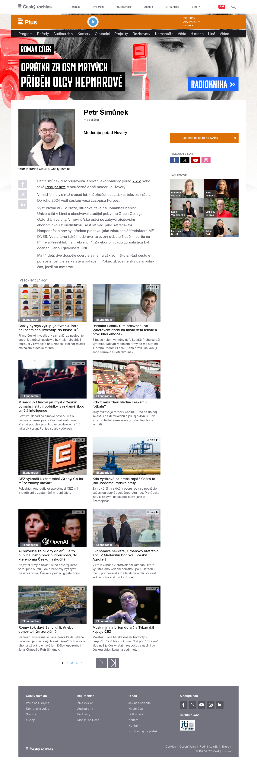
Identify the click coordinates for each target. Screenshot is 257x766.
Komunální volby (37, 708)
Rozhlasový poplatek (142, 731)
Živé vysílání (85, 703)
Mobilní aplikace (88, 720)
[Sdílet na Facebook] (22, 184)
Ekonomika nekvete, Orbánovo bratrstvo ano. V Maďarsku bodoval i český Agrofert (126, 555)
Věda (182, 34)
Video (224, 34)
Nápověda (135, 708)
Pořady (43, 34)
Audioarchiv (191, 22)
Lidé (211, 34)
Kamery (188, 25)
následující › (101, 663)
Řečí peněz (55, 187)
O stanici (102, 34)
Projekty (121, 34)
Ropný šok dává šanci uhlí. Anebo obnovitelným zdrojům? (46, 629)
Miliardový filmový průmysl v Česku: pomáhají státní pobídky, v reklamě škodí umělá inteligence (51, 406)
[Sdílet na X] (22, 194)
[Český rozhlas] (35, 7)
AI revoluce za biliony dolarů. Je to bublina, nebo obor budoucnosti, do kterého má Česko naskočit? (47, 555)
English (226, 746)
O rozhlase (172, 6)
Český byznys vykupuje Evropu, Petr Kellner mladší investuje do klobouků (48, 328)
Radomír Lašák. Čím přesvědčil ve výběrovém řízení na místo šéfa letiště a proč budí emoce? (125, 330)
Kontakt (133, 725)
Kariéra (133, 720)
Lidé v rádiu (136, 714)
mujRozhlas (123, 6)
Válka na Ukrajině (37, 703)
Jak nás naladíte (139, 703)
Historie (197, 34)
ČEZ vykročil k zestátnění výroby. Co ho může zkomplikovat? (50, 481)
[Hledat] (233, 7)
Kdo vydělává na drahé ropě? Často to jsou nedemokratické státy (124, 481)
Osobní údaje (187, 746)
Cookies (171, 746)
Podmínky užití (209, 746)
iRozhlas (75, 6)
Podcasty (83, 714)
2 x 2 (136, 181)
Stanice (148, 6)
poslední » (113, 663)
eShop (30, 720)
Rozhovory (142, 34)
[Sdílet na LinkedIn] (22, 204)
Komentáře (164, 34)
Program (98, 6)
